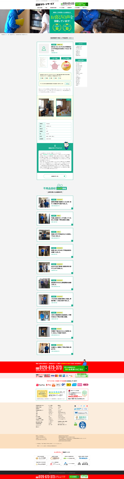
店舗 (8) (77, 85)
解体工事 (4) (78, 54)
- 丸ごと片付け (50, 408)
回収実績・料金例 (53, 7)
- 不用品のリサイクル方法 (62, 413)
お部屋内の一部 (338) (79, 73)
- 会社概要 (59, 406)
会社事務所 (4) (78, 77)
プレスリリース (38, 425)
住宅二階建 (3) (78, 78)
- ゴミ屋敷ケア (50, 421)
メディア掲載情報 (38, 418)
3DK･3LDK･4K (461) (79, 66)
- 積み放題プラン (50, 412)
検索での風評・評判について (62, 424)
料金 (46, 7)
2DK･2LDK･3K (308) (79, 65)
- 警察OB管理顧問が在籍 (61, 412)
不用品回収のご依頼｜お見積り (62, 421)
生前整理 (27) (78, 52)
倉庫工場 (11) (78, 81)
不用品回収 (53, 44)
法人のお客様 (38, 416)
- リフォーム (50, 415)
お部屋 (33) (77, 71)
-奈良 (36, 415)
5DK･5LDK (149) (78, 69)
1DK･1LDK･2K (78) (79, 62)
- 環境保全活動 (60, 415)
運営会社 (59, 405)
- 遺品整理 (49, 409)
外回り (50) (77, 82)
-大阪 (36, 411)
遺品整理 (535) (78, 55)
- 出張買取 (49, 417)
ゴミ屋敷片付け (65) (79, 46)
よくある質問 (77, 7)
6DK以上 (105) (78, 70)
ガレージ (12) (78, 74)
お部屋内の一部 (59, 44)
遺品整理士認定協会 (40, 398)
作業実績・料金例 (38, 407)
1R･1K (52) (77, 64)
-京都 (36, 413)
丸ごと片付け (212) (79, 48)
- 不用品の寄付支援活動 (61, 417)
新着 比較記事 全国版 (39, 422)
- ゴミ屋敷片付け (50, 420)
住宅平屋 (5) (78, 79)
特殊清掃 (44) (78, 51)
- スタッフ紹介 (60, 409)
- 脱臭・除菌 (50, 424)
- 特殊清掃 (49, 423)
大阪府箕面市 (45, 154)
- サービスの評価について (62, 419)
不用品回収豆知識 (38, 423)
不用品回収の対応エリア (39, 410)
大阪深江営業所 (48, 138)
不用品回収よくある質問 (39, 419)
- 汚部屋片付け (50, 419)
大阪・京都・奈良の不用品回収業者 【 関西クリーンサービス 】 (62, 472)
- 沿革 (59, 408)
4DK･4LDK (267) (78, 68)
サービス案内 (61, 7)
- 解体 (49, 416)
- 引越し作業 (50, 413)
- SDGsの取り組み (60, 416)
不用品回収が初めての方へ (40, 405)
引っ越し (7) (78, 50)
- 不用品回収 (50, 406)
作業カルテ (37, 426)
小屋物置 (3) (78, 83)
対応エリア (85, 7)
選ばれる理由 (39, 7)
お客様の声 (69, 7)
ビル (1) (77, 75)
